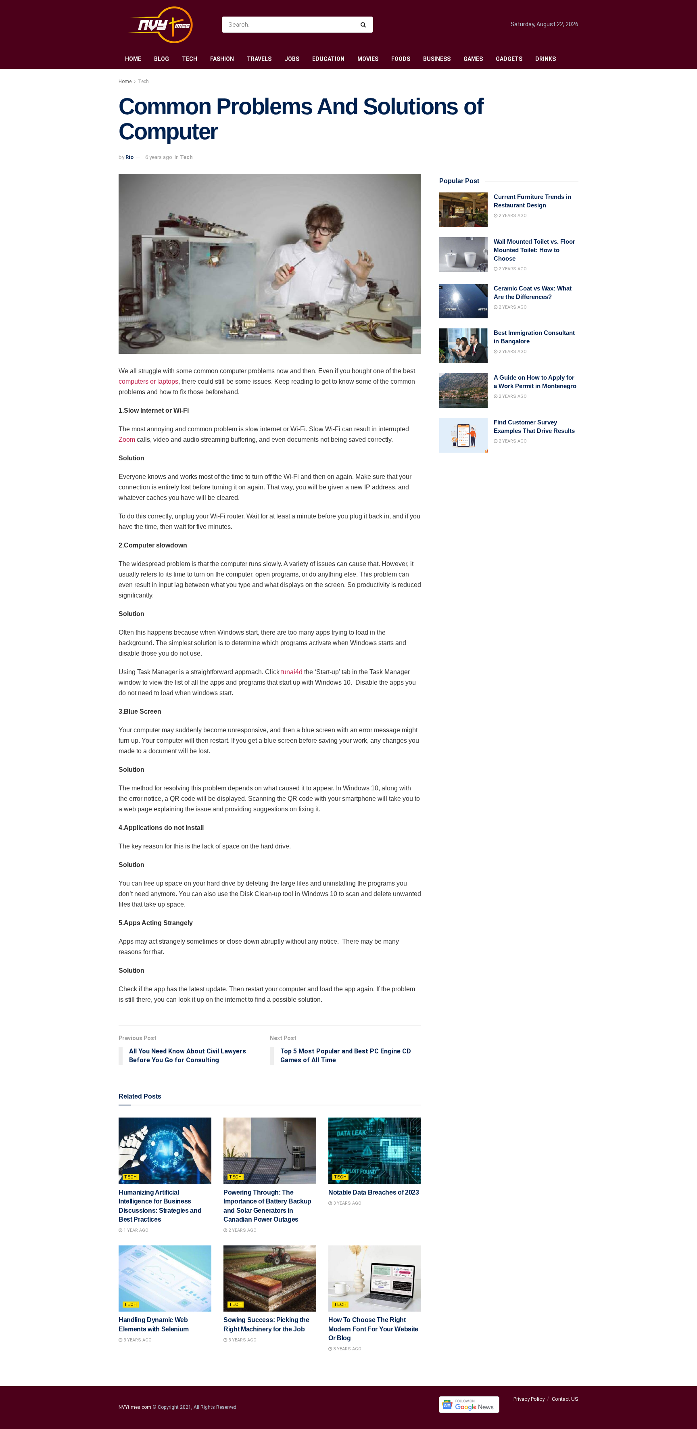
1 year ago (135, 1230)
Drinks (545, 59)
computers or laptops (148, 381)
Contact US (565, 1399)
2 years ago (242, 1230)
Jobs (291, 59)
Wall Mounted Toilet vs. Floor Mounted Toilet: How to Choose (534, 250)
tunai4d (292, 672)
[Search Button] (365, 25)
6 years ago (158, 157)
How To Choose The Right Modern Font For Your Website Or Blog (373, 1328)
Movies (367, 59)
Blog (161, 59)
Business (437, 59)
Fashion (222, 59)
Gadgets (509, 59)
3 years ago (346, 1203)
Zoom (127, 439)
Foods (400, 59)
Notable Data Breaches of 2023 (373, 1192)
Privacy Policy (529, 1399)
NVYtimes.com (135, 1407)
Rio (129, 157)
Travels (259, 59)
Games (473, 59)
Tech (189, 59)
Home (133, 59)
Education (328, 59)
